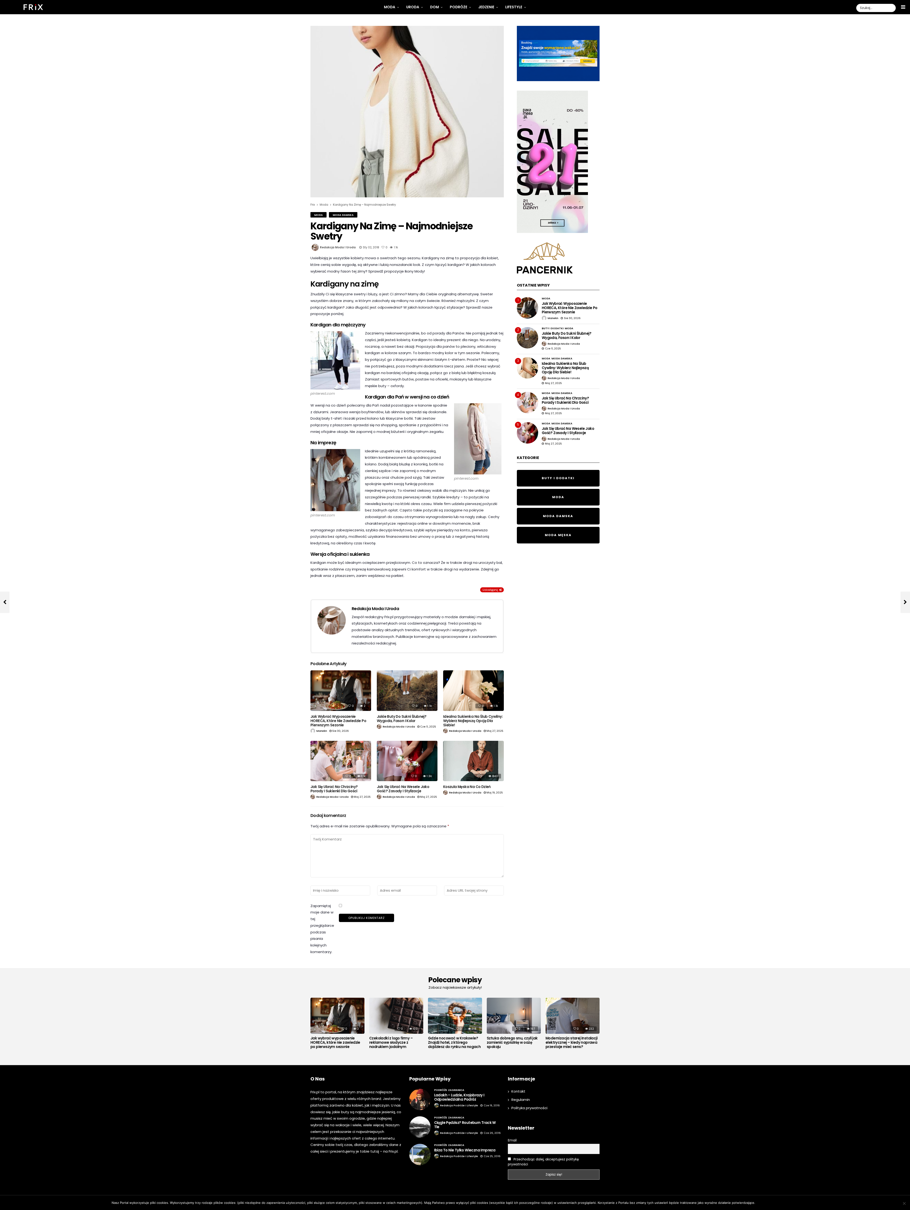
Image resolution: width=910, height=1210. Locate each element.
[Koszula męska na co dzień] (473, 761)
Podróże (458, 7)
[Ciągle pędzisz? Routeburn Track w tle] (420, 1127)
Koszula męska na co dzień (467, 786)
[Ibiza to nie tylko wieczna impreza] (420, 1154)
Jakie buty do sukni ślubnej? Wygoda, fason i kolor (401, 718)
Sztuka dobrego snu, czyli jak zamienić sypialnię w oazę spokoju (512, 1042)
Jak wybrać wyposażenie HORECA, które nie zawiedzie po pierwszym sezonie (338, 721)
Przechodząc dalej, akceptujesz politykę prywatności (543, 1162)
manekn (321, 731)
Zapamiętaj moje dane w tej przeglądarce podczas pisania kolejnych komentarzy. (322, 928)
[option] (337, 1024)
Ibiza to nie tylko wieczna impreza (465, 1150)
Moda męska (558, 535)
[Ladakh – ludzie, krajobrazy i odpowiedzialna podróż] (420, 1099)
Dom (434, 7)
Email (512, 1140)
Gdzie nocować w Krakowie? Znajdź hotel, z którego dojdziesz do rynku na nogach (454, 1042)
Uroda (412, 7)
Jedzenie (486, 7)
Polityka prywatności (529, 1107)
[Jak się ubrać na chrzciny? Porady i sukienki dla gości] (340, 761)
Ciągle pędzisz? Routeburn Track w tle (465, 1124)
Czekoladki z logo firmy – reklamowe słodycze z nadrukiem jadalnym (391, 1042)
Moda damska (343, 215)
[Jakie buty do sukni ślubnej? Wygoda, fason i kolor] (407, 690)
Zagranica (456, 1090)
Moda (389, 7)
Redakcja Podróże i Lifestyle (459, 1105)
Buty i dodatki (553, 328)
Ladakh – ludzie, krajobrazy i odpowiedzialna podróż (459, 1097)
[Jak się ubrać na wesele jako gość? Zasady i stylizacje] (407, 761)
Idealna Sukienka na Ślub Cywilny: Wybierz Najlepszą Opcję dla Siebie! (473, 721)
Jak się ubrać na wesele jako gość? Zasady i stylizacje (403, 788)
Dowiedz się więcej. (784, 1203)
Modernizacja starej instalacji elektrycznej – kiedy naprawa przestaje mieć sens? (571, 1042)
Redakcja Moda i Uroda (338, 247)
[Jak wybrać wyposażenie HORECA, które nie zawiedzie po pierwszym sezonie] (340, 690)
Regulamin (520, 1099)
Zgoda (762, 1203)
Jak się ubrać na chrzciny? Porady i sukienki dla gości (334, 788)
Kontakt (518, 1091)
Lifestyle (513, 7)
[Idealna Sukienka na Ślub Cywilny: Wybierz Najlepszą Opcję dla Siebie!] (473, 690)
